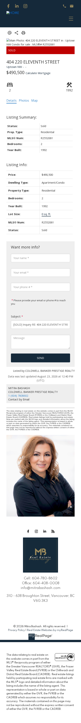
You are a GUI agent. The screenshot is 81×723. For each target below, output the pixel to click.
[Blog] (53, 531)
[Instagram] (25, 6)
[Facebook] (8, 6)
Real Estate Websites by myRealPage (50, 630)
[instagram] (36, 531)
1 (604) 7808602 (18, 395)
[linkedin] (44, 531)
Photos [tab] (24, 100)
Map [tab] (34, 100)
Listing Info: (16, 164)
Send (40, 358)
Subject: (16, 316)
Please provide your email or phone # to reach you (38, 302)
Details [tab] (11, 100)
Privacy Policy (16, 630)
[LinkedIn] (17, 6)
